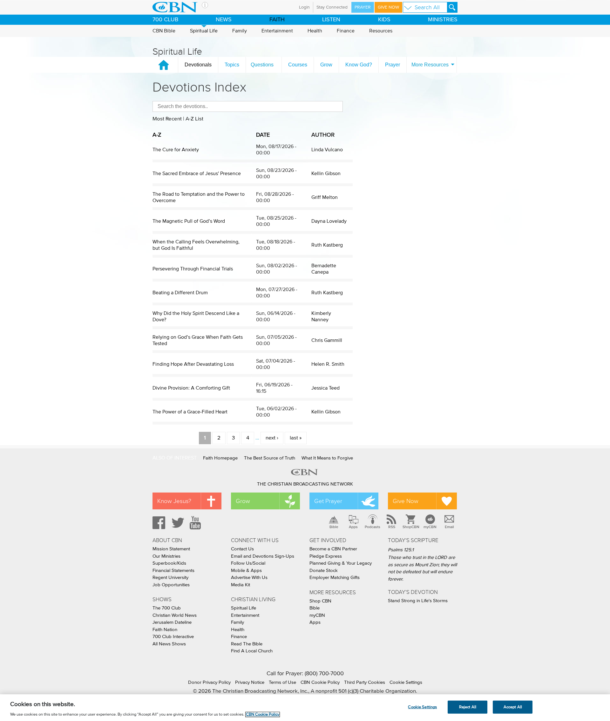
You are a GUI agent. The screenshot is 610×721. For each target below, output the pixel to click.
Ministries (443, 20)
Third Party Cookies (364, 682)
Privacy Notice (249, 682)
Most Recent (167, 119)
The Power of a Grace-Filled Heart (189, 411)
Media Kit (240, 584)
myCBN (430, 527)
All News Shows (169, 644)
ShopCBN (411, 527)
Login (304, 7)
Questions (262, 64)
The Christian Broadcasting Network (305, 484)
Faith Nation (164, 629)
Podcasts (372, 527)
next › (272, 438)
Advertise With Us (249, 577)
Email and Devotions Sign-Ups (262, 556)
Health (315, 30)
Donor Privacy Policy (209, 682)
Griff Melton (324, 197)
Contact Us (242, 549)
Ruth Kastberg (327, 245)
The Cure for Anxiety (175, 149)
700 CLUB (165, 20)
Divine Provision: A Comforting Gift (191, 388)
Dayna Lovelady (329, 221)
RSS (391, 527)
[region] (305, 707)
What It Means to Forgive (327, 458)
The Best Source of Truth (269, 458)
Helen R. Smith (327, 364)
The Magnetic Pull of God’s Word (188, 221)
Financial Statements (173, 570)
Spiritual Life (204, 30)
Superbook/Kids (169, 563)
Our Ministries (166, 556)
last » (296, 438)
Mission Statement (171, 549)
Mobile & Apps (246, 570)
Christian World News (174, 615)
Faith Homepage (220, 458)
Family (239, 30)
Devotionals (198, 64)
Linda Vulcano (327, 149)
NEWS (224, 20)
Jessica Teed (325, 388)
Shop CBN (320, 601)
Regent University (170, 577)
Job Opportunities (171, 584)
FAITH (277, 20)
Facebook (158, 522)
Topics (232, 64)
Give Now (388, 7)
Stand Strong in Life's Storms (418, 600)
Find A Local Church (252, 651)
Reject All (467, 707)
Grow (326, 64)
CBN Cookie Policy (320, 682)
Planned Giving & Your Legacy (340, 563)
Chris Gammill (326, 340)
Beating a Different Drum (180, 292)
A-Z (156, 135)
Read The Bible (246, 644)
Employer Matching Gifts (334, 577)
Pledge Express (325, 556)
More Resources (430, 64)
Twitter (177, 522)
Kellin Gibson (326, 173)
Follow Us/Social (248, 563)
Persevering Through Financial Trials (192, 268)
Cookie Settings (406, 682)
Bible (333, 527)
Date (263, 135)
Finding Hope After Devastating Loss (193, 364)
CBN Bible (163, 30)
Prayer (363, 7)
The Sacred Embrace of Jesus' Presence (196, 173)
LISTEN (331, 20)
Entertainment (277, 30)
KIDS (384, 20)
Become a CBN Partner (333, 549)
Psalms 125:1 (401, 550)
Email (449, 527)
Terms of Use (282, 682)
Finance (346, 30)
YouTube (196, 522)
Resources (380, 30)
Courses (297, 64)
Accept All (513, 707)
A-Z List (194, 119)
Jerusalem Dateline (172, 622)
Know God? (358, 64)
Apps (353, 527)
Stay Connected (332, 7)
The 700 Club (166, 608)
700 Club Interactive (173, 636)
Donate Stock (323, 570)
